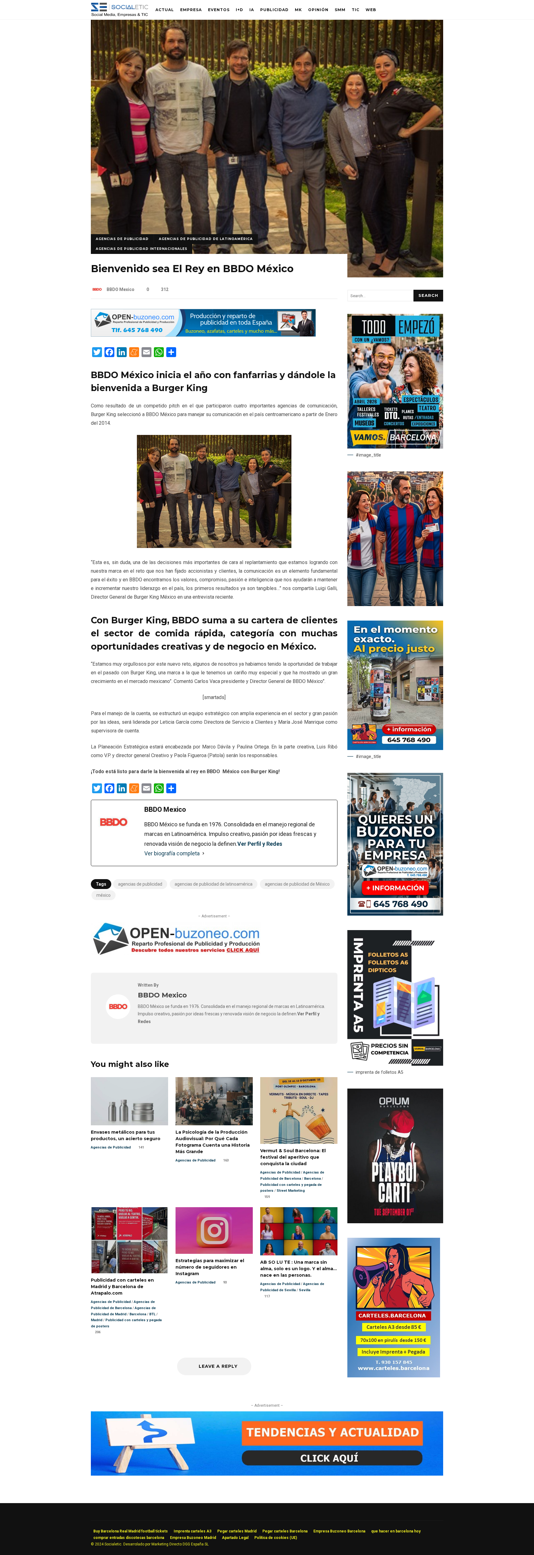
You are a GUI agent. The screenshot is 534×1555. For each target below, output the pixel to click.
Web (371, 9)
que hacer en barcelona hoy (396, 1531)
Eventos (219, 9)
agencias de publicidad (140, 884)
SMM (340, 9)
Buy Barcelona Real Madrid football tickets (130, 1531)
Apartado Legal (235, 1538)
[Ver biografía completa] (203, 853)
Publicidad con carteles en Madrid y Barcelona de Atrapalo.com (129, 1240)
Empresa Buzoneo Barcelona (339, 1531)
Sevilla (304, 1290)
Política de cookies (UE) (275, 1538)
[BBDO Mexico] (118, 1017)
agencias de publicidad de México (297, 884)
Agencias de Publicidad (122, 239)
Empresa (191, 9)
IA (251, 9)
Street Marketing (291, 1191)
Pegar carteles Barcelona (284, 1531)
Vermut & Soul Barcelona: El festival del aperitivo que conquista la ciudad (298, 1110)
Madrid (96, 1320)
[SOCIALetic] (119, 11)
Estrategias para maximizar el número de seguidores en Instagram (214, 1230)
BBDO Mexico (120, 289)
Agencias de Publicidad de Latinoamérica (206, 239)
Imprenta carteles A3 (192, 1531)
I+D (239, 9)
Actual (164, 9)
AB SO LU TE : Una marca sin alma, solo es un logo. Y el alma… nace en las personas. (298, 1231)
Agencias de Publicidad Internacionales (141, 249)
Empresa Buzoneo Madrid (193, 1538)
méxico (103, 895)
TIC (355, 9)
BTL (152, 1314)
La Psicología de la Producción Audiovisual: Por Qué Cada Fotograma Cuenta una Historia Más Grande (214, 1101)
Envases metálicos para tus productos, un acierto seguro (129, 1101)
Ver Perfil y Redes (259, 844)
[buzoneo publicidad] (203, 335)
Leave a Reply (217, 1366)
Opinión (318, 9)
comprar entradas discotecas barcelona (128, 1538)
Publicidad (274, 9)
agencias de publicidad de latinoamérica (213, 884)
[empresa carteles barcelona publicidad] (393, 1375)
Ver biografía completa (172, 853)
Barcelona (312, 1179)
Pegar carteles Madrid (236, 1531)
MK (298, 9)
